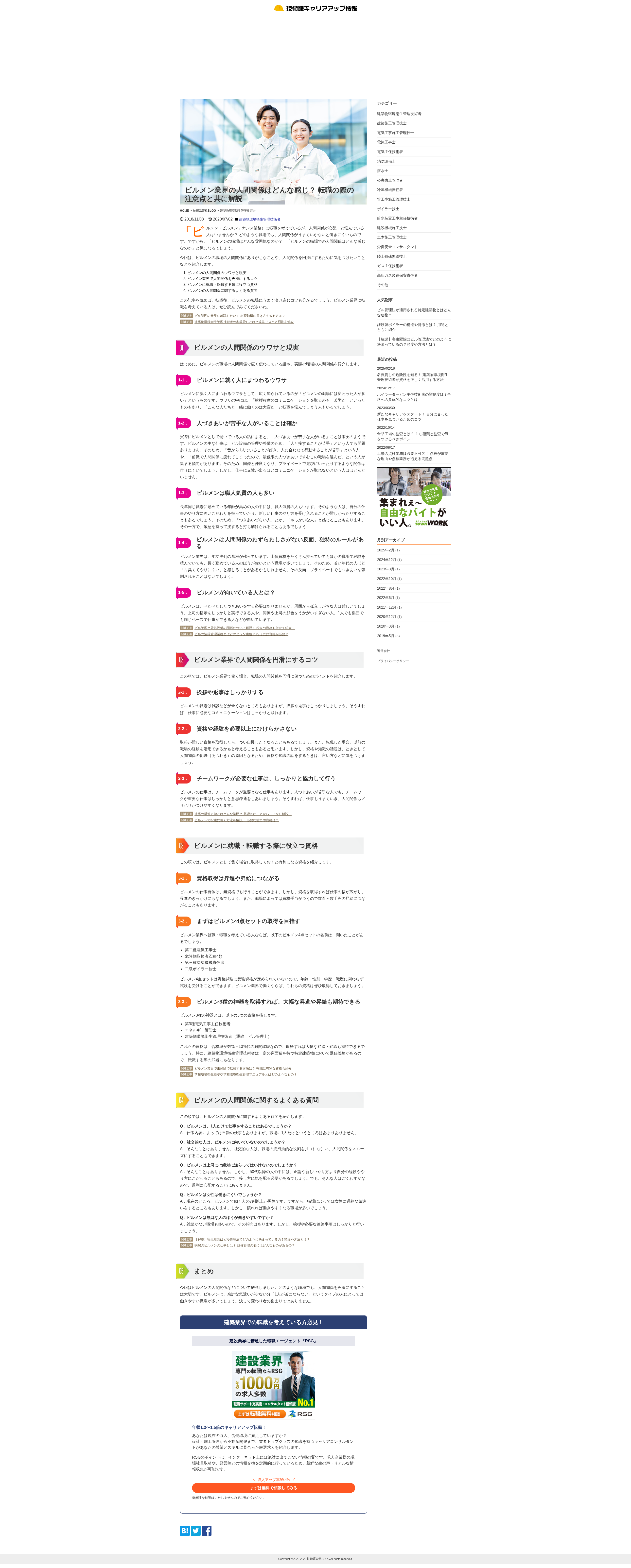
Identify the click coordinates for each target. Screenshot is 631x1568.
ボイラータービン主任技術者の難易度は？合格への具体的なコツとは (414, 397)
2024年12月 (386, 560)
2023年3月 (385, 569)
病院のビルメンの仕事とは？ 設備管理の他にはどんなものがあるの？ (244, 1245)
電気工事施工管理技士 (395, 133)
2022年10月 (386, 579)
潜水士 (382, 171)
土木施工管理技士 (392, 237)
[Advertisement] (315, 54)
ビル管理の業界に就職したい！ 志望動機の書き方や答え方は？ (239, 316)
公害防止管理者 (390, 180)
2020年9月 (385, 626)
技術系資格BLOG (318, 1559)
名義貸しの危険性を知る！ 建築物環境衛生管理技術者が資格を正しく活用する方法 (412, 377)
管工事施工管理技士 (393, 199)
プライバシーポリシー (393, 661)
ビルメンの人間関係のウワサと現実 (216, 273)
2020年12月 (386, 616)
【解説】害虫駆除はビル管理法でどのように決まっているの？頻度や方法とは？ (252, 1239)
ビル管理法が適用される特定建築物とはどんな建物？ (414, 312)
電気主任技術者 (390, 152)
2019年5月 (385, 636)
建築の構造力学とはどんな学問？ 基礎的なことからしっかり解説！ (243, 814)
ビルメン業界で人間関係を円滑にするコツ (222, 278)
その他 (382, 285)
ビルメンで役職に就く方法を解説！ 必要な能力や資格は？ (236, 820)
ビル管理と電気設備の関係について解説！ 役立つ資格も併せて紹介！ (244, 628)
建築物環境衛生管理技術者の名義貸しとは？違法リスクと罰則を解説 (244, 322)
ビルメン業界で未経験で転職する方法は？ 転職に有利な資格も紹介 (243, 1068)
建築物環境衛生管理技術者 (259, 219)
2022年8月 (385, 588)
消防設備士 (386, 161)
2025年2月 (385, 550)
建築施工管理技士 (392, 123)
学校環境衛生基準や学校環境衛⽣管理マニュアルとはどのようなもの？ (245, 1074)
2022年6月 (385, 598)
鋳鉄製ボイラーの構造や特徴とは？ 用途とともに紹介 (412, 327)
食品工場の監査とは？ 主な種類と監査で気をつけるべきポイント (412, 436)
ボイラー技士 (388, 209)
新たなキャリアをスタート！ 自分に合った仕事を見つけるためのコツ (412, 416)
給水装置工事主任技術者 (397, 218)
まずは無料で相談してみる (273, 1488)
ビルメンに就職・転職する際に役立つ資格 (222, 284)
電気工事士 (386, 142)
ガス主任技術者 (390, 266)
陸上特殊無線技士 (392, 256)
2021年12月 (386, 607)
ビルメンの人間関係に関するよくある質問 (222, 290)
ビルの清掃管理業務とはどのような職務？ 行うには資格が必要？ (241, 634)
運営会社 (383, 651)
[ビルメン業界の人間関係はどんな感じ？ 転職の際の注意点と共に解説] (185, 1534)
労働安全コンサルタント (397, 247)
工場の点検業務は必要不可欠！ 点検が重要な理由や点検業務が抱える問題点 (412, 456)
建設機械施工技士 (392, 228)
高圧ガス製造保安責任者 (397, 275)
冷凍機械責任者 (390, 189)
